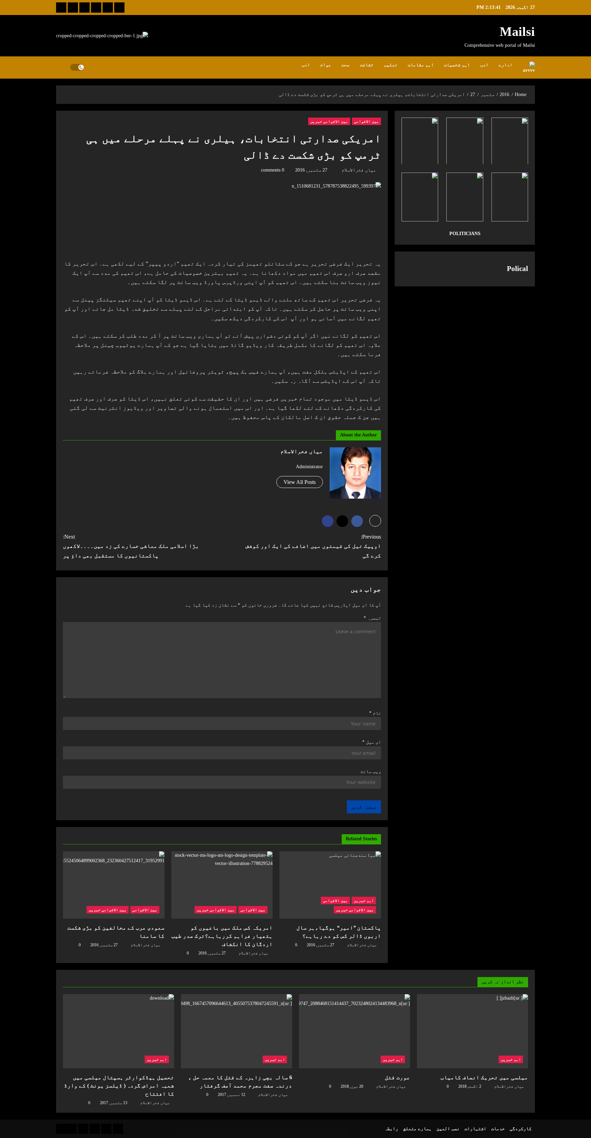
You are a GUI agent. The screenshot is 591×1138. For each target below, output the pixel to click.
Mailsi (517, 31)
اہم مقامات (421, 64)
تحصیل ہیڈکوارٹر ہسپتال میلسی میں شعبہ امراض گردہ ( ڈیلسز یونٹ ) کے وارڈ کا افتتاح (119, 1085)
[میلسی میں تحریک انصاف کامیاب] (472, 1031)
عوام (325, 64)
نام (375, 713)
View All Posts (300, 482)
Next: (131, 546)
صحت (345, 64)
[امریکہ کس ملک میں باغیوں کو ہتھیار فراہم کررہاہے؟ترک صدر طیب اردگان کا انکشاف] (222, 885)
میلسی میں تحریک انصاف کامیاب (484, 1077)
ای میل (371, 742)
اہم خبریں (364, 900)
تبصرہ (372, 618)
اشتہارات (475, 1128)
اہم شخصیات (457, 64)
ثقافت (366, 64)
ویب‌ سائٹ (370, 771)
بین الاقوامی (366, 121)
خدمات (498, 1128)
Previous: (313, 546)
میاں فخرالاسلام (359, 170)
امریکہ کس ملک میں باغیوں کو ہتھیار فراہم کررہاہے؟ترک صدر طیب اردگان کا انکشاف (222, 936)
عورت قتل (397, 1077)
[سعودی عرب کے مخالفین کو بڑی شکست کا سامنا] (114, 885)
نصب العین (448, 1128)
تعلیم (390, 64)
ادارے (505, 64)
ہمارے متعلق (417, 1128)
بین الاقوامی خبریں (329, 121)
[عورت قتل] (354, 1031)
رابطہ (391, 1128)
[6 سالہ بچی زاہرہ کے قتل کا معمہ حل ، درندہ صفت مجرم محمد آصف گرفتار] (236, 1031)
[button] (63, 67)
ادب (484, 64)
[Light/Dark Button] (77, 67)
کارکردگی (520, 1128)
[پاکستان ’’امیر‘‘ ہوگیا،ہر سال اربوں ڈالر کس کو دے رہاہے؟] (330, 885)
